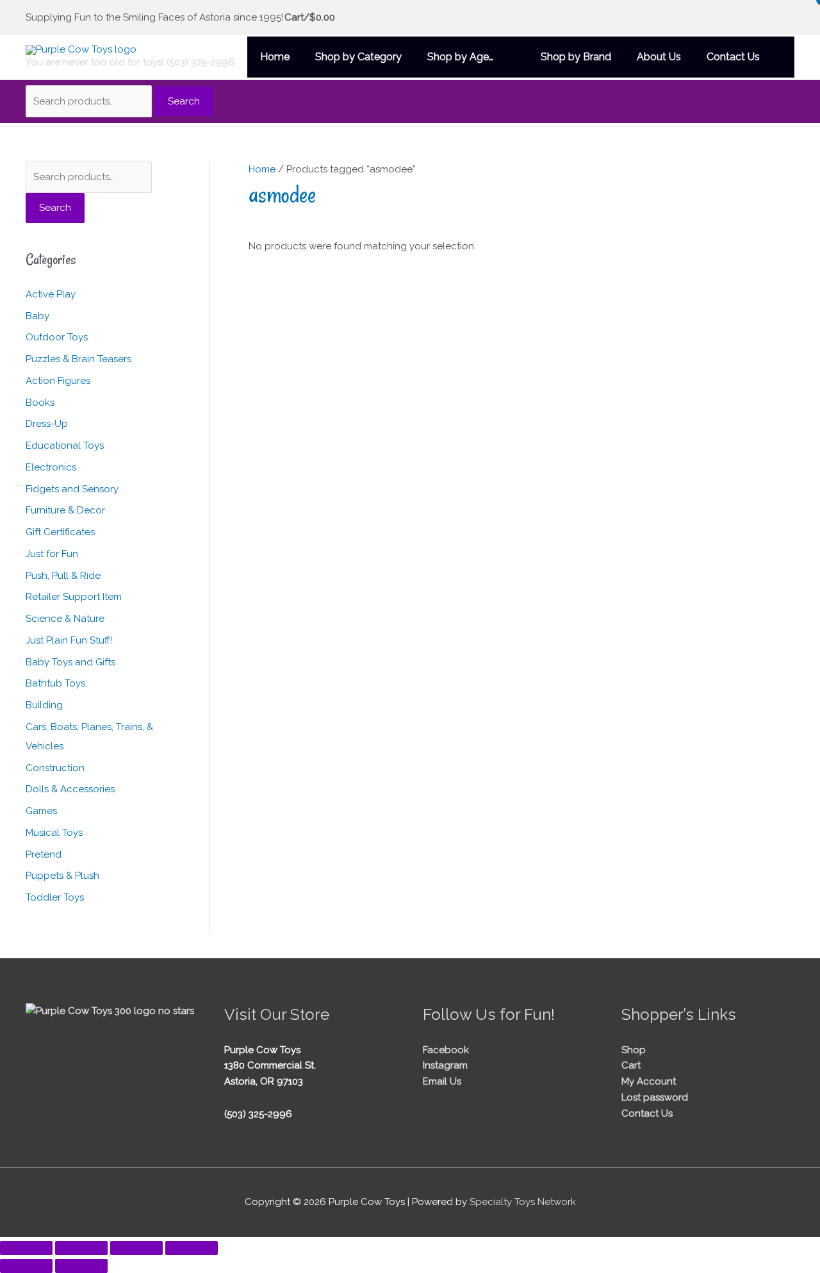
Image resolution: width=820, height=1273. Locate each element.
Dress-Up (47, 423)
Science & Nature (65, 618)
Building (44, 705)
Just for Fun (52, 554)
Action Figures (58, 381)
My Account (648, 1081)
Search (184, 101)
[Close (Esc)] (191, 1248)
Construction (55, 768)
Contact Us (647, 1113)
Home (262, 169)
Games (41, 811)
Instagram (445, 1065)
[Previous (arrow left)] (26, 1266)
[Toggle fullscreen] (81, 1248)
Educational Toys (65, 445)
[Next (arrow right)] (81, 1266)
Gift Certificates (60, 532)
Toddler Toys (55, 897)
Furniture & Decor (65, 510)
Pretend (44, 854)
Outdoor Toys (57, 337)
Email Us (442, 1081)
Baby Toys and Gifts (70, 662)
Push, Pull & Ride (63, 575)
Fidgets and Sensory (72, 489)
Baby (37, 316)
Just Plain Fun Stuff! (69, 640)
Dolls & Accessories (70, 789)
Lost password (654, 1097)
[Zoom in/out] (26, 1248)
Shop (633, 1050)
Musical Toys (54, 832)
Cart (631, 1065)
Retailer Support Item (74, 597)
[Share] (136, 1248)
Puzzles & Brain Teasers (78, 359)
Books (40, 402)
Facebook (446, 1050)
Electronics (51, 467)
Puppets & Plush (62, 875)
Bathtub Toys (55, 683)
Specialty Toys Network (523, 1202)
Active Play (51, 294)
